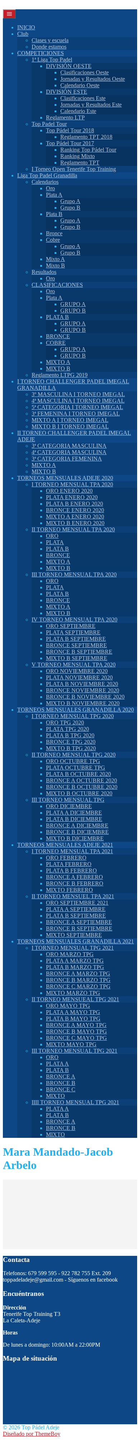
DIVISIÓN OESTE (69, 66)
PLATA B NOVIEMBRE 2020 (82, 684)
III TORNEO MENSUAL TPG (68, 800)
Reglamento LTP (65, 117)
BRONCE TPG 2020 (70, 742)
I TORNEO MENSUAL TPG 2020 (73, 716)
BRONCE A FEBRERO (74, 877)
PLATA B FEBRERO (71, 871)
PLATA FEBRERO (69, 864)
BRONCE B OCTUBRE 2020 (81, 787)
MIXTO (55, 1096)
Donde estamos (49, 47)
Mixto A (55, 259)
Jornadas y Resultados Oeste (92, 79)
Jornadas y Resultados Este (91, 105)
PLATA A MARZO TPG (75, 961)
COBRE (56, 343)
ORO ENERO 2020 (69, 491)
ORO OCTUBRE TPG (73, 761)
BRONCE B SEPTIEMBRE (79, 652)
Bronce (54, 233)
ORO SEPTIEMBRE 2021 (77, 903)
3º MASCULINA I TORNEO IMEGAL (78, 394)
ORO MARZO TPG (70, 954)
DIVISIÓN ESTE (66, 92)
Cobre (53, 240)
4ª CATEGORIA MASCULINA (69, 452)
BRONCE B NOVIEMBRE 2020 (85, 697)
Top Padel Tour (49, 124)
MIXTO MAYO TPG (71, 1044)
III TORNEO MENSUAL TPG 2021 (74, 1051)
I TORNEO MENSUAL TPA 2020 (72, 484)
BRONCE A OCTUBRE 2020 (81, 780)
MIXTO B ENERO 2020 (75, 523)
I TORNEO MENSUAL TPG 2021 (73, 948)
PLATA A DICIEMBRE (74, 813)
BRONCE (58, 336)
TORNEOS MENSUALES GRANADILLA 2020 (75, 710)
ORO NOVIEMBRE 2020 (77, 671)
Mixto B (55, 265)
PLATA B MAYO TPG (73, 1019)
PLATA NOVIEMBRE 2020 (79, 677)
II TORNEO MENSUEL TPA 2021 (73, 896)
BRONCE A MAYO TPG (76, 1025)
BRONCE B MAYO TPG (76, 1031)
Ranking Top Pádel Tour (88, 150)
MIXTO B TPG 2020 (71, 748)
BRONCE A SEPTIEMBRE (79, 922)
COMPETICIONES (40, 53)
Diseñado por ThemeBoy (31, 1434)
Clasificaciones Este (83, 98)
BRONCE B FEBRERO (74, 883)
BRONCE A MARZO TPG (78, 973)
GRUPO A (73, 304)
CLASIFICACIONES (57, 285)
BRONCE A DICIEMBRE (77, 825)
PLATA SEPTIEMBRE (73, 632)
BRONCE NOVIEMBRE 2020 (82, 690)
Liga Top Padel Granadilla (47, 175)
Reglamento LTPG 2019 (60, 375)
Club (22, 34)
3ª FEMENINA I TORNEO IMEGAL (76, 414)
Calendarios (45, 182)
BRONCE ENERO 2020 (75, 510)
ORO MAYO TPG (68, 1006)
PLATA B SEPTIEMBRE (76, 639)
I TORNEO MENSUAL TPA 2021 (72, 851)
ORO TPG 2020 (65, 722)
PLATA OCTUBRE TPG (75, 768)
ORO (52, 536)
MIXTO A (58, 362)
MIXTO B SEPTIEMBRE (76, 658)
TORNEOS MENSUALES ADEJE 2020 (65, 478)
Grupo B (70, 208)
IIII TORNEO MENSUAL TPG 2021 (75, 1102)
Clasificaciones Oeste (84, 72)
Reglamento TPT (79, 162)
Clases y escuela (50, 40)
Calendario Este (78, 111)
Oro (50, 188)
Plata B (54, 214)
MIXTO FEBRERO (69, 890)
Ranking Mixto (77, 156)
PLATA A (57, 1064)
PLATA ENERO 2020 (72, 497)
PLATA (55, 542)
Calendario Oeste (79, 85)
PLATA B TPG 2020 (70, 735)
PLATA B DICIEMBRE (74, 819)
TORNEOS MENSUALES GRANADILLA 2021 (75, 941)
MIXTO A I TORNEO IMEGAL (70, 420)
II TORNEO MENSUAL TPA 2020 (73, 529)
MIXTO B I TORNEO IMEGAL (70, 426)
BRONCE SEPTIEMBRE (76, 645)
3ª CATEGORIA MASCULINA (69, 446)
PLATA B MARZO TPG (75, 967)
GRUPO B (73, 311)
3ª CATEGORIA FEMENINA (67, 459)
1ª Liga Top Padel (52, 59)
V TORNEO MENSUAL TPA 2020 (74, 665)
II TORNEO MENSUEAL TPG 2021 (75, 999)
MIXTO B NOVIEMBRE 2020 (83, 703)
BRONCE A (60, 1076)
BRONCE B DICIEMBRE (77, 832)
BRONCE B (60, 1083)
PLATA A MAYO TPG (73, 1012)
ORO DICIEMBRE (69, 806)
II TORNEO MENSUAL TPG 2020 (74, 755)
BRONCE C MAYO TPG (76, 1038)
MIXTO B (58, 368)
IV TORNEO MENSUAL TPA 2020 (74, 619)
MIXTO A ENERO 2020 (75, 516)
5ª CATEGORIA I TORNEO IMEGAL (77, 407)
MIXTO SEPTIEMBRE (74, 935)
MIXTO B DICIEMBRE (75, 838)
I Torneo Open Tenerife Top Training (74, 169)
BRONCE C (60, 1089)
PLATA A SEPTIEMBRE (76, 909)
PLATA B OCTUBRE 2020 (78, 774)
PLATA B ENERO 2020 (74, 504)
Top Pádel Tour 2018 (70, 130)
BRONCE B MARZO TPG (78, 980)
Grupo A (70, 201)
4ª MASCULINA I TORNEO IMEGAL (78, 401)
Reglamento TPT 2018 (86, 137)
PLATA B (57, 317)
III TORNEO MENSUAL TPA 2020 (74, 574)
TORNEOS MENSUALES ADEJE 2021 (65, 845)
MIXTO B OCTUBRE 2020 (79, 793)
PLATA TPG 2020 (67, 729)
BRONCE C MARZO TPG (78, 986)
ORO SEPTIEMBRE (70, 626)
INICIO (26, 27)
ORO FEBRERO (66, 858)
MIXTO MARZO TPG (73, 993)
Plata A (54, 195)
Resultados (44, 272)
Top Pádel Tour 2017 (70, 143)
